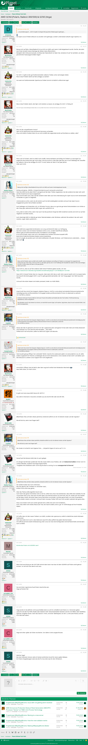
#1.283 (84, 226)
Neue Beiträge (4, 11)
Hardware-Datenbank (51, 8)
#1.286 (84, 314)
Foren (11, 8)
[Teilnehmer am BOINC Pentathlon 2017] (10, 93)
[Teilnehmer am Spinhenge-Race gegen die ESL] (4, 93)
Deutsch (7, 740)
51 (17, 22)
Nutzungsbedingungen (61, 740)
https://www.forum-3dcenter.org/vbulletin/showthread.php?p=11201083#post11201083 (43, 270)
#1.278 (84, 72)
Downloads (28, 8)
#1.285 (84, 288)
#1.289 (84, 390)
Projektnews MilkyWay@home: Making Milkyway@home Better (27, 726)
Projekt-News (20, 704)
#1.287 (84, 342)
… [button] (12, 22)
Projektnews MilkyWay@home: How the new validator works (26, 720)
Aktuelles (18, 8)
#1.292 (84, 455)
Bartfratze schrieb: (22, 29)
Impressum (51, 740)
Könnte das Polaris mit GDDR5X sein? (27, 545)
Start (80, 740)
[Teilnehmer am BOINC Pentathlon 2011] (2, 66)
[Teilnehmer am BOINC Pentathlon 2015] (8, 93)
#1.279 (84, 101)
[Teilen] (81, 26)
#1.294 (84, 513)
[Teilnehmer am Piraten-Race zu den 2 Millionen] (3, 93)
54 (25, 22)
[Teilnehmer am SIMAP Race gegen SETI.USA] (2, 93)
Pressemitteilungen (22, 711)
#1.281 (84, 155)
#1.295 (84, 542)
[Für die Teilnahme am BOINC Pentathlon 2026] (4, 578)
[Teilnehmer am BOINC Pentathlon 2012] (3, 66)
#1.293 (84, 476)
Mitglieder (38, 8)
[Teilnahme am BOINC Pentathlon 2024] (3, 579)
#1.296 (84, 561)
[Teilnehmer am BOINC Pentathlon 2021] (2, 95)
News (3, 8)
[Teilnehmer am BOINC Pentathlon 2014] (5, 66)
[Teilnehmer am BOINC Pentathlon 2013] (4, 66)
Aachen (13, 408)
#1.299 (84, 629)
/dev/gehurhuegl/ (10, 64)
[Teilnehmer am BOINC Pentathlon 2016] (8, 66)
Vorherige (5, 22)
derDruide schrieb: (22, 438)
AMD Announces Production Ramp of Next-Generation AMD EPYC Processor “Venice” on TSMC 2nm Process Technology (28, 709)
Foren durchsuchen (15, 11)
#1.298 (84, 607)
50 (14, 22)
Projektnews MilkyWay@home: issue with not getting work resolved (29, 703)
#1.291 (84, 434)
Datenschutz (71, 740)
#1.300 (84, 652)
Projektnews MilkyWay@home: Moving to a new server (24, 715)
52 (20, 22)
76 (30, 22)
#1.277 (84, 46)
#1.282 (84, 181)
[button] (7, 8)
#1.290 (84, 414)
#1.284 (84, 255)
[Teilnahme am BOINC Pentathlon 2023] (2, 578)
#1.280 (84, 126)
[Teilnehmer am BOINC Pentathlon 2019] (11, 93)
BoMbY (4, 19)
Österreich (12, 91)
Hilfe (77, 740)
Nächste (35, 22)
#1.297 (84, 584)
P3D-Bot (8, 704)
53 (22, 22)
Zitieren (84, 42)
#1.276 (84, 26)
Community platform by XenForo (44, 743)
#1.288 (84, 364)
